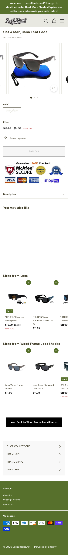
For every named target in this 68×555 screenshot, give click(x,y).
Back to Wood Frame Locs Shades (36, 422)
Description (9, 194)
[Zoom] (53, 88)
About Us (7, 495)
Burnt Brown (12, 110)
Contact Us (8, 504)
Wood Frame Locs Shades (40, 344)
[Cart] (54, 20)
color (6, 104)
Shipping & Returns (11, 500)
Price (6, 122)
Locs (24, 276)
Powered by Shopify (45, 546)
